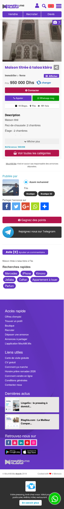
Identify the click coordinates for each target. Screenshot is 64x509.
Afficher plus (33, 141)
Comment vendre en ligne (18, 375)
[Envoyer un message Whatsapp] (55, 498)
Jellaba (9, 279)
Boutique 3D (46, 193)
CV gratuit (10, 362)
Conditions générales (16, 380)
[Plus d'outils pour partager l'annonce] (45, 206)
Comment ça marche (16, 366)
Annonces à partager (16, 339)
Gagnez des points (33, 220)
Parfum (9, 286)
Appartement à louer (44, 279)
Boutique (30, 193)
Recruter (32, 14)
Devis (51, 14)
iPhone (26, 273)
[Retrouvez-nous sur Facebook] (8, 442)
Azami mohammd (38, 182)
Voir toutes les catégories (34, 153)
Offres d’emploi (13, 316)
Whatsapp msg (46, 98)
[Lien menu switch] (58, 6)
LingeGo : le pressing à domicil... (34, 404)
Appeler (19, 98)
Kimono (40, 273)
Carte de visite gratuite (17, 357)
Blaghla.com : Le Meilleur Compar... (35, 421)
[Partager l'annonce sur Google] (25, 206)
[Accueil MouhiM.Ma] (13, 6)
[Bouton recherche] (44, 6)
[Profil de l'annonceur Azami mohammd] (10, 194)
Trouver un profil (13, 321)
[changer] (39, 82)
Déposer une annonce (17, 334)
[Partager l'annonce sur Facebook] (6, 206)
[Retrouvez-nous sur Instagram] (33, 442)
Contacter (33, 90)
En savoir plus (32, 502)
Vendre (13, 14)
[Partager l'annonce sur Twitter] (16, 206)
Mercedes (11, 273)
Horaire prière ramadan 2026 (20, 371)
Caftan (23, 279)
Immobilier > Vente (15, 75)
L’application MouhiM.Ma (18, 343)
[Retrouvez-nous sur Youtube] (15, 442)
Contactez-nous (13, 384)
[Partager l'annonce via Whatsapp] (35, 206)
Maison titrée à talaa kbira (28, 67)
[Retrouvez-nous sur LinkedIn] (21, 442)
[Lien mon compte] (37, 5)
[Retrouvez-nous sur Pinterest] (27, 442)
